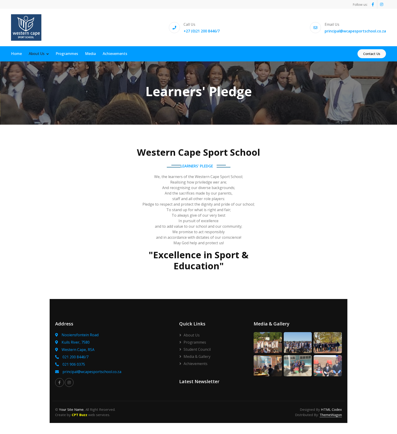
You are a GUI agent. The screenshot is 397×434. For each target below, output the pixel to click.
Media (90, 53)
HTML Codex (331, 409)
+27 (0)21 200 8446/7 (202, 31)
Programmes (67, 53)
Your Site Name (71, 409)
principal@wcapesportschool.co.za (355, 31)
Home (16, 53)
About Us (37, 53)
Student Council (197, 349)
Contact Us (371, 54)
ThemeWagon (331, 414)
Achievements (115, 53)
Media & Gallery (197, 356)
